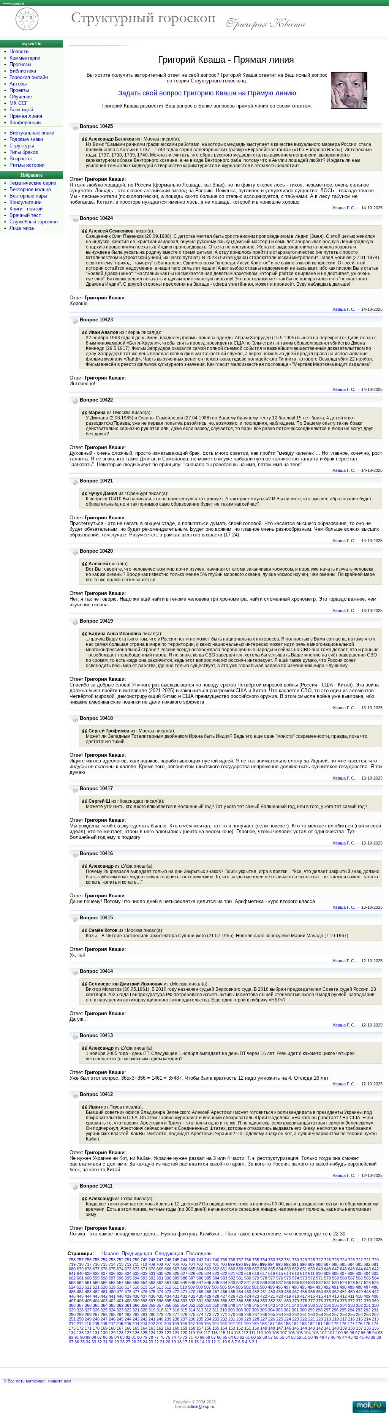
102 (323, 1332)
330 (375, 1305)
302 (287, 1310)
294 (351, 1310)
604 (367, 1273)
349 (223, 1305)
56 (276, 1337)
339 (303, 1305)
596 (120, 1278)
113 (237, 1332)
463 (247, 1291)
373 (343, 1301)
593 (144, 1278)
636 (112, 1273)
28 (122, 1342)
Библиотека (22, 71)
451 (343, 1291)
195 (207, 1323)
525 (375, 1282)
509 (191, 1287)
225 (279, 1319)
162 (160, 1328)
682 (367, 1264)
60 (253, 1337)
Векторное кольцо (30, 189)
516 (136, 1287)
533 (311, 1282)
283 (128, 1314)
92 (71, 1337)
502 (247, 1287)
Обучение (20, 97)
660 (231, 1269)
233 (215, 1319)
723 (351, 1259)
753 (112, 1259)
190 (247, 1323)
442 (104, 1296)
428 (215, 1296)
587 (191, 1278)
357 (160, 1305)
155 (215, 1328)
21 (162, 1342)
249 (88, 1319)
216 (351, 1319)
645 (351, 1269)
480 (112, 1291)
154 (223, 1328)
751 (128, 1259)
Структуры (21, 146)
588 (183, 1278)
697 (247, 1264)
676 (104, 1269)
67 (213, 1337)
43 (350, 1337)
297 (327, 1310)
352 (199, 1305)
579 (255, 1278)
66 (219, 1337)
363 (112, 1305)
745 (175, 1259)
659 (239, 1269)
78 (151, 1337)
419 (287, 1296)
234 (207, 1319)
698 (239, 1264)
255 (351, 1314)
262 (295, 1314)
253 (367, 1314)
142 (319, 1328)
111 (252, 1332)
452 (335, 1291)
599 (96, 1278)
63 (236, 1337)
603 (375, 1273)
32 (99, 1342)
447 (375, 1291)
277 (175, 1314)
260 (311, 1314)
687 (327, 1264)
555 (136, 1282)
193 (223, 1323)
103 (315, 1332)
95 (369, 1332)
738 (231, 1259)
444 (88, 1296)
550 (175, 1282)
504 (231, 1287)
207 (111, 1323)
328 (80, 1310)
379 (295, 1301)
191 (239, 1323)
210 (87, 1323)
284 (120, 1314)
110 (259, 1332)
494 (311, 1287)
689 (311, 1264)
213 (375, 1319)
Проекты (19, 90)
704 (191, 1264)
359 (144, 1305)
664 (199, 1269)
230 (239, 1319)
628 (175, 1273)
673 (128, 1269)
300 (303, 1310)
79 (145, 1337)
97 (357, 1332)
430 (199, 1296)
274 (199, 1314)
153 (231, 1328)
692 (287, 1264)
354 (183, 1305)
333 (351, 1305)
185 (287, 1323)
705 (183, 1264)
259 (319, 1314)
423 (255, 1296)
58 (264, 1337)
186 (279, 1323)
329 (72, 1310)
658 (247, 1269)
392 (191, 1301)
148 (271, 1328)
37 (71, 1342)
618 (255, 1273)
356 (167, 1305)
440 (120, 1296)
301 (295, 1310)
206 (119, 1323)
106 (291, 1332)
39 (373, 1337)
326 (96, 1310)
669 (160, 1269)
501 (255, 1287)
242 (144, 1319)
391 (199, 1301)
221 (311, 1319)
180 (327, 1323)
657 (255, 1269)
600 (88, 1278)
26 (133, 1342)
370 (367, 1301)
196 (199, 1323)
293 (359, 1310)
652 (295, 1269)
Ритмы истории (26, 165)
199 (175, 1323)
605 (359, 1273)
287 (96, 1314)
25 (139, 1342)
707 (167, 1264)
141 (327, 1328)
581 (239, 1278)
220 (319, 1319)
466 (223, 1291)
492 (327, 1287)
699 (231, 1264)
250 (80, 1319)
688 (319, 1264)
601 (80, 1278)
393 (183, 1301)
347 (239, 1305)
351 (207, 1305)
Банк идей (21, 109)
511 (175, 1287)
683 (359, 1264)
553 (152, 1282)
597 (112, 1278)
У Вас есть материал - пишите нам (37, 1381)
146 (287, 1328)
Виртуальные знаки (31, 133)
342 (279, 1305)
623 (215, 1273)
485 (72, 1291)
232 (223, 1319)
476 (144, 1291)
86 (105, 1337)
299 (311, 1310)
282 (136, 1314)
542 (239, 1282)
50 (310, 1337)
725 (335, 1259)
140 (335, 1328)
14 (202, 1342)
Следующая (169, 1253)
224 (287, 1319)
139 (343, 1328)
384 (255, 1301)
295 (343, 1310)
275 (191, 1314)
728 (311, 1259)
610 (319, 1273)
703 (199, 1264)
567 (351, 1278)
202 (151, 1323)
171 (88, 1328)
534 (303, 1282)
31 (105, 1342)
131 (96, 1332)
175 (367, 1323)
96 (363, 1332)
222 (303, 1319)
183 (303, 1323)
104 (307, 1332)
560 (96, 1282)
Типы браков (23, 152)
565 (367, 1278)
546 (207, 1282)
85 (111, 1337)
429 (207, 1296)
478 (128, 1291)
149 (263, 1328)
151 (247, 1328)
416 (311, 1296)
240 (160, 1319)
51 (304, 1337)
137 (359, 1328)
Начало (110, 1253)
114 (229, 1332)
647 (335, 1269)
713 (120, 1264)
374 (335, 1301)
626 (191, 1273)
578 (263, 1278)
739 (223, 1259)
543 (231, 1282)
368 (72, 1305)
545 (215, 1282)
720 (375, 1259)
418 (295, 1296)
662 (215, 1269)
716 (96, 1264)
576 (279, 1278)
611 (311, 1273)
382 (271, 1301)
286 (104, 1314)
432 (183, 1296)
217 (343, 1319)
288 (88, 1314)
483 (88, 1291)
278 (167, 1314)
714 (112, 1264)
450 (351, 1291)
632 (144, 1273)
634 (128, 1273)
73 (179, 1337)
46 (333, 1337)
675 (112, 1269)
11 (219, 1342)
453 (327, 1291)
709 (151, 1264)
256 (343, 1314)
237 (183, 1319)
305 (263, 1310)
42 (356, 1337)
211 (80, 1323)
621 (231, 1273)
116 (214, 1332)
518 (120, 1287)
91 (76, 1337)
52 (299, 1337)
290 (72, 1314)
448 (367, 1291)
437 (144, 1296)
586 (199, 1278)
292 (367, 1310)
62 (242, 1337)
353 (191, 1305)
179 (335, 1323)
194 (215, 1323)
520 (104, 1287)
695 (263, 1264)
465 (231, 1291)
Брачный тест (25, 215)
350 (215, 1305)
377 (311, 1301)
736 (247, 1259)
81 (133, 1337)
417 (303, 1296)
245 (120, 1319)
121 (175, 1332)
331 (367, 1305)
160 (175, 1328)
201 (159, 1323)
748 (152, 1259)
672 (136, 1269)
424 (247, 1296)
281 (144, 1314)
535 (295, 1282)
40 (367, 1337)
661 (223, 1269)
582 (231, 1278)
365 (96, 1305)
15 (196, 1342)
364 (104, 1305)
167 (120, 1328)
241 (152, 1319)
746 (167, 1259)
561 (88, 1282)
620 (239, 1273)
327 (88, 1310)
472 (175, 1291)
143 (311, 1328)
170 (96, 1328)
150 (255, 1328)
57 (270, 1337)
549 (183, 1282)
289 (80, 1314)
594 (136, 1278)
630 (160, 1273)
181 (319, 1323)
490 (343, 1287)
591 (160, 1278)
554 (144, 1282)
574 (295, 1278)
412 (343, 1296)
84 (116, 1337)
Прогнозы (20, 64)
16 (190, 1342)
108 (275, 1332)
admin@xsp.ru (200, 1406)
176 (359, 1323)
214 (367, 1319)
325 (104, 1310)
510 (183, 1287)
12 (213, 1342)
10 (224, 1342)
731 (287, 1259)
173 (72, 1328)
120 (183, 1332)
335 (335, 1305)
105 (299, 1332)
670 (152, 1269)
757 (80, 1259)
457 (295, 1291)
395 (167, 1301)
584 (215, 1278)
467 (215, 1291)
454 (319, 1291)
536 (287, 1282)
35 (82, 1342)
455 (311, 1291)
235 (199, 1319)
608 (335, 1273)
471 (183, 1291)
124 (152, 1332)
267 (255, 1314)
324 (112, 1310)
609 (327, 1273)
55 (282, 1337)
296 (335, 1310)
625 (199, 1273)
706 (175, 1264)
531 (327, 1282)
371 (359, 1301)
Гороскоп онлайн (28, 77)
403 (104, 1301)
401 (120, 1301)
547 (199, 1282)
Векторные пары (28, 196)
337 (319, 1305)
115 (222, 1332)
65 (225, 1337)
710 (143, 1264)
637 (104, 1273)
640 (80, 1273)
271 (223, 1314)
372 (351, 1301)
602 (72, 1278)
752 (120, 1259)
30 (111, 1342)
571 (319, 1278)
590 (167, 1278)
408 (375, 1296)
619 (247, 1273)
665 (191, 1269)
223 (295, 1319)
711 (136, 1264)
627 (183, 1273)
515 (144, 1287)
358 (152, 1305)
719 (72, 1264)
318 (160, 1310)
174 (375, 1323)
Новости (18, 51)
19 (173, 1342)
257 (335, 1314)
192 (231, 1323)
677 (96, 1269)
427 (223, 1296)
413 (335, 1296)
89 (88, 1337)
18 (179, 1342)
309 (231, 1310)
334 (343, 1305)
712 (128, 1264)
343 (271, 1305)
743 (191, 1259)
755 (96, 1259)
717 (88, 1264)
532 (319, 1282)
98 (351, 1332)
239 (167, 1319)
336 (327, 1305)
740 (215, 1259)
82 (128, 1337)
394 (175, 1301)
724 (343, 1259)
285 (112, 1314)
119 (191, 1332)
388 (223, 1301)
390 (207, 1301)
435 (160, 1296)
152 (239, 1328)
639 (88, 1273)
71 (190, 1337)
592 (152, 1278)
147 (279, 1328)
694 (271, 1264)
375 (327, 1301)
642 (375, 1269)
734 (263, 1259)
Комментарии (24, 58)
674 (120, 1269)
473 (167, 1291)
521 (96, 1287)
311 (215, 1310)
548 (191, 1282)
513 (160, 1287)
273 (207, 1314)
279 (160, 1314)
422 (263, 1296)
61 (247, 1337)
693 (279, 1264)
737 (239, 1259)
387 (231, 1301)
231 (231, 1319)
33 (94, 1342)
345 (255, 1305)
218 (335, 1319)
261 (303, 1314)
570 (327, 1278)
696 (255, 1264)
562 (80, 1282)
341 (287, 1305)
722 (359, 1259)
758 (72, 1259)
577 (271, 1278)
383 (263, 1301)
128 (120, 1332)
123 (160, 1332)
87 (99, 1337)
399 (136, 1301)
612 (303, 1273)
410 (359, 1296)
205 (127, 1323)
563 (72, 1282)
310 (223, 1310)
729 (303, 1259)
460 (271, 1291)
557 (120, 1282)
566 (359, 1278)
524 (72, 1287)
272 (215, 1314)
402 (112, 1301)
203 (143, 1323)
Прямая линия (25, 116)
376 (319, 1301)
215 (359, 1319)
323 (120, 1310)
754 (104, 1259)
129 (112, 1332)
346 (247, 1305)
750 (136, 1259)
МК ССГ (18, 103)
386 (239, 1301)
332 (359, 1305)
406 (80, 1301)
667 (175, 1269)
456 (303, 1291)
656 (263, 1269)
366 (88, 1305)
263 (287, 1314)
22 (156, 1342)
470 (191, 1291)
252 (375, 1314)
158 (191, 1328)
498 (279, 1287)
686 (335, 1264)
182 (311, 1323)
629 (167, 1273)
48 (321, 1337)
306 (255, 1310)
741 (207, 1259)
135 (375, 1328)
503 (239, 1287)
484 (80, 1291)
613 (295, 1273)
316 (175, 1310)
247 (104, 1319)
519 (112, 1287)
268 (247, 1314)
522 (88, 1287)
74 (173, 1337)
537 (279, 1282)
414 (327, 1296)
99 (346, 1332)
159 (183, 1328)
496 (295, 1287)
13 (208, 1342)
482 (96, 1291)
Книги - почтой (26, 209)
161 (167, 1328)
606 (351, 1273)
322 (128, 1310)
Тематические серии (32, 183)
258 (327, 1314)
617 (263, 1273)
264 (279, 1314)
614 (287, 1273)
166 (128, 1328)
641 (72, 1273)
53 (293, 1337)
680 (72, 1269)
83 (122, 1337)
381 (279, 1301)
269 (239, 1314)
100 (339, 1332)
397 (152, 1301)
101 (331, 1332)
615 (279, 1273)
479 (120, 1291)
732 (279, 1259)
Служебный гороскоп (33, 222)
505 (223, 1287)
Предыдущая (137, 1253)
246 (112, 1319)
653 (287, 1269)
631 (152, 1273)
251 (72, 1319)
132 (88, 1332)
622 (223, 1273)
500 (263, 1287)
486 (375, 1287)
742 (199, 1259)
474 (160, 1291)
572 (311, 1278)
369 (375, 1301)
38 (378, 1337)
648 (327, 1269)
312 (207, 1310)
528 (351, 1282)
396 (160, 1301)
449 (359, 1291)
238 (175, 1319)
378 (303, 1301)
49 (316, 1337)
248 (96, 1319)
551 (167, 1282)
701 (215, 1264)
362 (120, 1305)
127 (128, 1332)
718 (80, 1264)
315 (183, 1310)
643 (367, 1269)
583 (223, 1278)
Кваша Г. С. (344, 208)
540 (255, 1282)
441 (112, 1296)
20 (168, 1342)
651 (303, 1269)
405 (88, 1301)
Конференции (25, 122)
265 (271, 1314)
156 (207, 1328)
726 (327, 1259)
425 (239, 1296)
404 (96, 1301)
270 (231, 1314)
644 (359, 1269)
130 (104, 1332)
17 (185, 1342)
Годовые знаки (26, 139)
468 (207, 1291)
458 (287, 1291)
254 (359, 1314)
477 (136, 1291)
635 (120, 1273)
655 (271, 1269)
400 (128, 1301)
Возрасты (20, 158)
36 (76, 1342)
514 (152, 1287)
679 (80, 1269)
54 (287, 1337)
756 (88, 1259)
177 (351, 1323)
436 (152, 1296)
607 (343, 1273)
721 (367, 1259)
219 (327, 1319)
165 (136, 1328)
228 (255, 1319)
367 (80, 1305)
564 (375, 1278)
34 (88, 1342)
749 (144, 1259)
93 (380, 1332)
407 (72, 1301)
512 (167, 1287)
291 (375, 1310)
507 (207, 1287)
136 (367, 1328)
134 (72, 1332)
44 (344, 1337)
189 (255, 1323)
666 (183, 1269)
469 (199, 1291)
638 (96, 1273)
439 (128, 1296)
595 (128, 1278)
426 (231, 1296)
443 (96, 1296)
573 (303, 1278)
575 (287, 1278)
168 (112, 1328)
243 (136, 1319)
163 (152, 1328)
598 (104, 1278)
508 (199, 1287)
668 (167, 1269)
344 (263, 1305)
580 (247, 1278)
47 (327, 1337)
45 (339, 1337)
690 (303, 1264)
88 (94, 1337)
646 (343, 1269)
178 (343, 1323)
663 (207, 1269)
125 (144, 1332)
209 (95, 1323)
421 (271, 1296)
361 (128, 1305)
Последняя (199, 1253)
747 (160, 1259)
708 (159, 1264)
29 (116, 1342)
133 (80, 1332)
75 (168, 1337)
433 (175, 1296)
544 (223, 1282)
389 (215, 1301)
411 (351, 1296)
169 (104, 1328)
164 (144, 1328)
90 (82, 1337)
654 (279, 1269)
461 (263, 1291)
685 (343, 1264)
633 (136, 1273)
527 (359, 1282)
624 (207, 1273)
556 (128, 1282)
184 (295, 1323)
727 (319, 1259)
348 (231, 1305)
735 (255, 1259)
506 (215, 1287)
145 (295, 1328)
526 (367, 1282)
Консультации (25, 202)
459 (279, 1291)
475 (152, 1291)
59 (259, 1337)
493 (319, 1287)
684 (351, 1264)
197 (191, 1323)
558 (112, 1282)
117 (207, 1332)
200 (167, 1323)
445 (80, 1296)
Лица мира (21, 228)
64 (230, 1337)
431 (191, 1296)
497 (287, 1287)
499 (271, 1287)
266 (263, 1314)
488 (359, 1287)
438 (136, 1296)
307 (247, 1310)
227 (263, 1319)
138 (351, 1328)
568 (343, 1278)
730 (295, 1259)
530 (335, 1282)
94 (374, 1332)
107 (283, 1332)
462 (255, 1291)
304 (271, 1310)
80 (139, 1337)
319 (152, 1310)
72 (185, 1337)
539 (263, 1282)
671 (144, 1269)
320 (144, 1310)
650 (311, 1269)
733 (271, 1259)
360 (136, 1305)
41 (361, 1337)
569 (335, 1278)
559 (104, 1282)
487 (367, 1287)
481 (104, 1291)
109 (267, 1332)
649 (319, 1269)
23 (151, 1342)
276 (183, 1314)
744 (183, 1259)
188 (263, 1323)
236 (191, 1319)
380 (287, 1301)
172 (80, 1328)
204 (135, 1323)
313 (199, 1310)
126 (136, 1332)
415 (319, 1296)
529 (343, 1282)
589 (175, 1278)
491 (335, 1287)
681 (375, 1264)
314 (191, 1310)
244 (128, 1319)
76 (162, 1337)
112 (245, 1332)
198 (183, 1323)
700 (223, 1264)
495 (303, 1287)
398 (144, 1301)
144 (303, 1328)
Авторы (18, 84)
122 (167, 1332)
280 (152, 1314)
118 (199, 1332)
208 (103, 1323)
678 (88, 1269)
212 (72, 1323)
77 (156, 1337)
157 (199, 1328)
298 (319, 1310)
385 (247, 1301)
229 (247, 1319)
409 (367, 1296)
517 (128, 1287)
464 (239, 1291)
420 (279, 1296)
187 (271, 1323)
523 (80, 1287)
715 (104, 1264)
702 (207, 1264)
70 (196, 1337)
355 (175, 1305)
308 (239, 1310)
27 (128, 1342)
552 (160, 1282)
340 (295, 1305)
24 (145, 1342)
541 (247, 1282)
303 (279, 1310)
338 (311, 1305)
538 (271, 1282)
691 (295, 1264)
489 (351, 1287)
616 (271, 1273)
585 (207, 1278)
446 (72, 1296)
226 (271, 1319)
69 (202, 1337)
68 (208, 1337)
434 (167, 1296)
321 (136, 1310)
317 (167, 1310)
